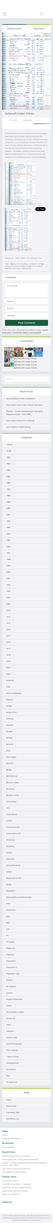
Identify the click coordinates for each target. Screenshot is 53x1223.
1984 (8, 470)
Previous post (14, 28)
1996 (8, 547)
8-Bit (8, 687)
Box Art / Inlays (12, 782)
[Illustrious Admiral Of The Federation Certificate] (25, 368)
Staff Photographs (14, 1044)
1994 (8, 534)
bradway (24, 264)
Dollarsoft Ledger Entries (19, 113)
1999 (8, 566)
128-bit (9, 445)
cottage (40, 264)
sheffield (8, 268)
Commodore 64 (12, 827)
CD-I (8, 808)
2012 (8, 617)
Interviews (10, 859)
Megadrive (10, 891)
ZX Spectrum (11, 1082)
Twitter (48, 126)
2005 (8, 598)
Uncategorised (12, 1063)
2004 (8, 591)
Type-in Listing (12, 1057)
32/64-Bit (10, 680)
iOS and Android (13, 865)
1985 (8, 476)
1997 (8, 553)
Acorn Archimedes (13, 693)
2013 (8, 623)
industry (23, 266)
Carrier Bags (11, 802)
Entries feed (11, 1106)
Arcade (9, 731)
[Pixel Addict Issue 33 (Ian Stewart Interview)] (19, 349)
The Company (32, 258)
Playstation (11, 961)
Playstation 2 (11, 967)
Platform (10, 955)
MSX (8, 904)
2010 (8, 610)
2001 (8, 578)
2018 (8, 655)
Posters (9, 980)
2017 (8, 649)
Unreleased (11, 1069)
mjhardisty (27, 120)
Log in (8, 1100)
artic (18, 264)
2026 (8, 674)
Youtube (10, 1208)
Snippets (10, 1031)
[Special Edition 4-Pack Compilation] (9, 349)
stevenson (17, 268)
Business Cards (12, 795)
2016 (8, 642)
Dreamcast (10, 840)
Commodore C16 (13, 833)
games (16, 266)
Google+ (42, 126)
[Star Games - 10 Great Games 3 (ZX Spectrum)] (25, 358)
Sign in (42, 14)
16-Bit (8, 451)
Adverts (9, 700)
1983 (17, 258)
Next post (39, 28)
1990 (8, 508)
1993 (8, 527)
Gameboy (10, 846)
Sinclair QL (10, 1018)
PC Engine (10, 942)
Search (11, 14)
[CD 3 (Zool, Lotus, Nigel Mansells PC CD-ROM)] (25, 362)
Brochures (10, 789)
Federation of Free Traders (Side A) (16, 1187)
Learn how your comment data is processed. (25, 331)
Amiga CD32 (11, 712)
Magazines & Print (13, 878)
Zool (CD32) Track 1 (10, 1181)
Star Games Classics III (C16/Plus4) (20, 421)
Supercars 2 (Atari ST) (11, 1194)
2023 (8, 668)
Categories (4, 13)
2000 (8, 572)
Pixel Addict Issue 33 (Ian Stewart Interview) (24, 405)
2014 (8, 629)
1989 (8, 502)
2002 (8, 585)
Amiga (9, 706)
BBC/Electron (11, 776)
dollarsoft (9, 266)
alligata (13, 264)
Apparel (9, 725)
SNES (8, 1025)
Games (9, 853)
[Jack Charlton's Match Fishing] (9, 358)
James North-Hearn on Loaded (14, 1191)
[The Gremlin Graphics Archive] (26, 4)
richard (39, 266)
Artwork (9, 744)
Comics (9, 821)
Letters (23, 258)
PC (7, 935)
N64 (8, 916)
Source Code (11, 1037)
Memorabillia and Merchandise (19, 897)
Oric (8, 929)
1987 (8, 489)
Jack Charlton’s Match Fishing (18, 427)
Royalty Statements (14, 999)
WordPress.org (12, 1119)
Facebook (36, 126)
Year (40, 258)
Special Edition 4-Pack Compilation (20, 398)
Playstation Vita (12, 974)
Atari (8, 751)
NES (8, 923)
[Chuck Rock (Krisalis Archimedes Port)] (25, 365)
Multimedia (11, 910)
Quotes (9, 993)
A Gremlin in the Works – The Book (16, 1184)
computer (33, 264)
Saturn (9, 1006)
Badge (9, 770)
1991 (8, 515)
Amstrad (10, 719)
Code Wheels (11, 814)
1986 (8, 483)
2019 (8, 661)
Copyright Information (11, 1138)
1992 (8, 521)
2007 (8, 604)
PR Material (11, 986)
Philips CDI (10, 948)
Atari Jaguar (11, 757)
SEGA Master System (15, 1012)
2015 (8, 636)
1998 (8, 559)
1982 (8, 457)
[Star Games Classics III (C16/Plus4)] (38, 349)
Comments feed (13, 1112)
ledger (29, 266)
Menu (48, 13)
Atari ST (9, 763)
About (4, 1135)
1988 (8, 496)
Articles (9, 738)
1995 (8, 540)
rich (34, 266)
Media (8, 884)
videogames (26, 268)
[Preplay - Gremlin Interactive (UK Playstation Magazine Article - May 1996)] (28, 349)
